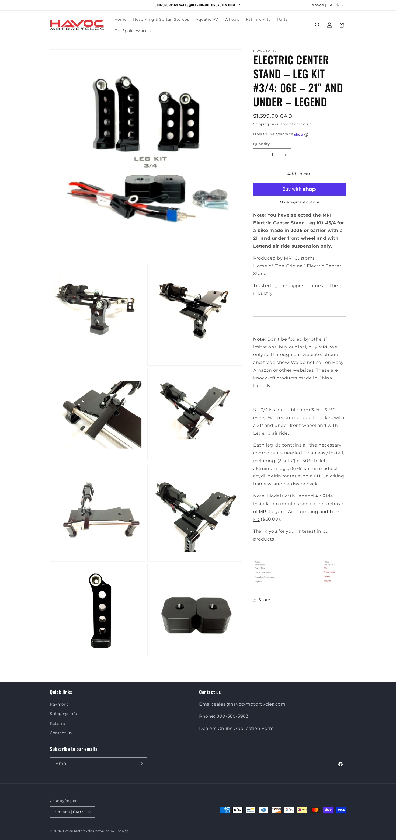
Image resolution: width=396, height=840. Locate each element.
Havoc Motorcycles (78, 831)
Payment (59, 704)
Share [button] (264, 600)
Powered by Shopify (111, 831)
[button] (318, 25)
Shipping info (63, 713)
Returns (58, 723)
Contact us (61, 732)
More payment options (300, 202)
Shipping (261, 124)
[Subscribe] (141, 763)
